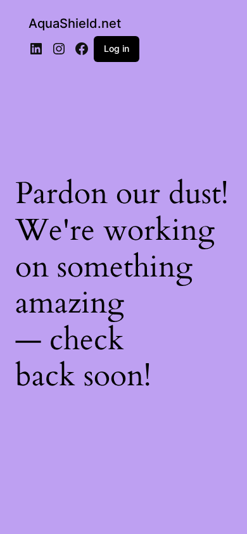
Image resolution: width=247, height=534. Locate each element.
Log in (116, 48)
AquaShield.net (74, 23)
